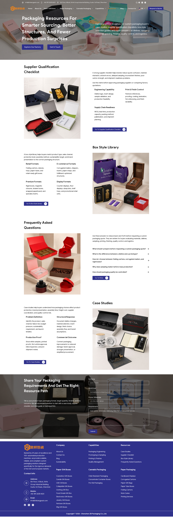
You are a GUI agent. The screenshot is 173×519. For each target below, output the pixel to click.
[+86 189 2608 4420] (41, 2)
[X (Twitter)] (142, 2)
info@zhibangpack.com (32, 2)
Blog (122, 8)
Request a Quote (156, 8)
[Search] (136, 2)
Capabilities (99, 8)
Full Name (92, 379)
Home (30, 8)
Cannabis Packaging (83, 8)
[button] (121, 249)
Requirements (93, 406)
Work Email (92, 388)
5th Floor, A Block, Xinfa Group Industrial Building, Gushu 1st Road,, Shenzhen (83, 2)
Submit (93, 431)
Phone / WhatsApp (95, 397)
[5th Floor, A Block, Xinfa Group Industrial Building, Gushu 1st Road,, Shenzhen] (58, 2)
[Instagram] (145, 2)
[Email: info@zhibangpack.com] (26, 499)
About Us (38, 8)
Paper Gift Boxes (50, 8)
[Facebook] (139, 2)
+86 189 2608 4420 (50, 2)
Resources (112, 8)
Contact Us (132, 8)
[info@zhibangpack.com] (23, 2)
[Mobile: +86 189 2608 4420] (26, 492)
